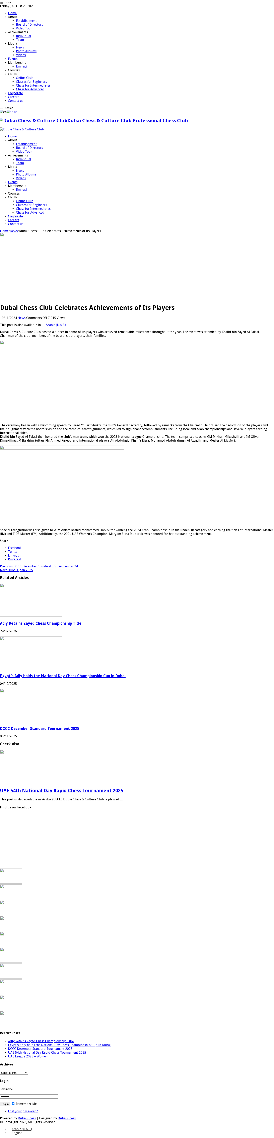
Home (12, 13)
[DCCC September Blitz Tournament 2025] (11, 993)
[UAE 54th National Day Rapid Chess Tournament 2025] (11, 930)
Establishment (26, 21)
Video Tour (24, 28)
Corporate (15, 93)
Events (12, 59)
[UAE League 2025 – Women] (11, 946)
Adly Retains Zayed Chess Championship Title (40, 623)
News (20, 47)
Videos (21, 55)
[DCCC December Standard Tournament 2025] (11, 914)
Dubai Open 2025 (16, 570)
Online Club (24, 78)
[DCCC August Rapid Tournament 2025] (11, 1025)
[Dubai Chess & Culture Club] (22, 129)
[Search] (1, 3)
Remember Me (26, 1104)
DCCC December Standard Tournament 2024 (39, 566)
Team (20, 40)
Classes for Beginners (31, 82)
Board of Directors (29, 24)
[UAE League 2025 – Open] (11, 961)
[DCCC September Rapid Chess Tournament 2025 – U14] (11, 1009)
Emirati (21, 66)
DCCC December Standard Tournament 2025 (39, 728)
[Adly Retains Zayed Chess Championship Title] (11, 882)
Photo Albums (26, 51)
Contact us (15, 101)
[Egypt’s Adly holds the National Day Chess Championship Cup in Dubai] (11, 898)
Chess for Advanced (30, 89)
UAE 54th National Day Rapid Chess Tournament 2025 (61, 790)
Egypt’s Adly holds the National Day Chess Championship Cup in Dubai (63, 676)
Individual (23, 36)
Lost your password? (23, 1111)
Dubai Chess (27, 1118)
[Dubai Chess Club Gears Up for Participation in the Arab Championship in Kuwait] (11, 977)
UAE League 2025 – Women (28, 1056)
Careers (13, 97)
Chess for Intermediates (33, 85)
